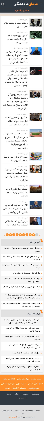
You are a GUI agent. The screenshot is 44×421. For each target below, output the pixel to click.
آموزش (7, 388)
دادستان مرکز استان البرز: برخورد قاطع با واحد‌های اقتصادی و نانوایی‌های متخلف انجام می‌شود (17, 57)
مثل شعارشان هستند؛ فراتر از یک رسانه (26, 273)
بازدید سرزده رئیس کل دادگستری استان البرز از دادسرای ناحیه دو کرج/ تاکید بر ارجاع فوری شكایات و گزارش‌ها (15, 102)
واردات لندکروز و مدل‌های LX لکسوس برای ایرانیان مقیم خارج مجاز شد (24, 346)
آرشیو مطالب (35, 394)
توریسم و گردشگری (7, 383)
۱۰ (7, 234)
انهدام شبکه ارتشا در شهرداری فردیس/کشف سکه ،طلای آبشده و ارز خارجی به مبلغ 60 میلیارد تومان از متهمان (16, 79)
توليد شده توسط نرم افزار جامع (22, 417)
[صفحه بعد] (4, 234)
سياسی (30, 383)
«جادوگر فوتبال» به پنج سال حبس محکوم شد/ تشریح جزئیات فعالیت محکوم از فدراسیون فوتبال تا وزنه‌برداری (15, 141)
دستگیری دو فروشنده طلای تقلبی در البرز (16, 25)
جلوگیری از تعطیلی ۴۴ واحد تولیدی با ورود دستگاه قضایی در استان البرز (15, 121)
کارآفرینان (15, 388)
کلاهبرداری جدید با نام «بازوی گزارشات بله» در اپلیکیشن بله (17, 39)
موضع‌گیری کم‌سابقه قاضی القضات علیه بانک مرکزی (16, 223)
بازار (35, 383)
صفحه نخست (36, 379)
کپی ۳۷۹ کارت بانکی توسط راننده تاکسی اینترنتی (16, 159)
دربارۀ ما (17, 394)
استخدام (23, 388)
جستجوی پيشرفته (22, 398)
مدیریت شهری (21, 383)
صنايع (41, 383)
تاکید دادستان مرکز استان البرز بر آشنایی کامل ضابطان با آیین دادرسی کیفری (15, 208)
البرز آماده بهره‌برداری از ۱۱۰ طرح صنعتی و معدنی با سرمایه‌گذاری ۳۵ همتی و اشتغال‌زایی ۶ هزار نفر (22, 297)
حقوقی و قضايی (33, 388)
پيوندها (9, 394)
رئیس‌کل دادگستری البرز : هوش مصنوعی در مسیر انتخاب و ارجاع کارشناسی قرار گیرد (16, 175)
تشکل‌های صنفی (9, 379)
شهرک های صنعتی (23, 379)
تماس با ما (26, 394)
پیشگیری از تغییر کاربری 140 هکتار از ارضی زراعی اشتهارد (17, 192)
